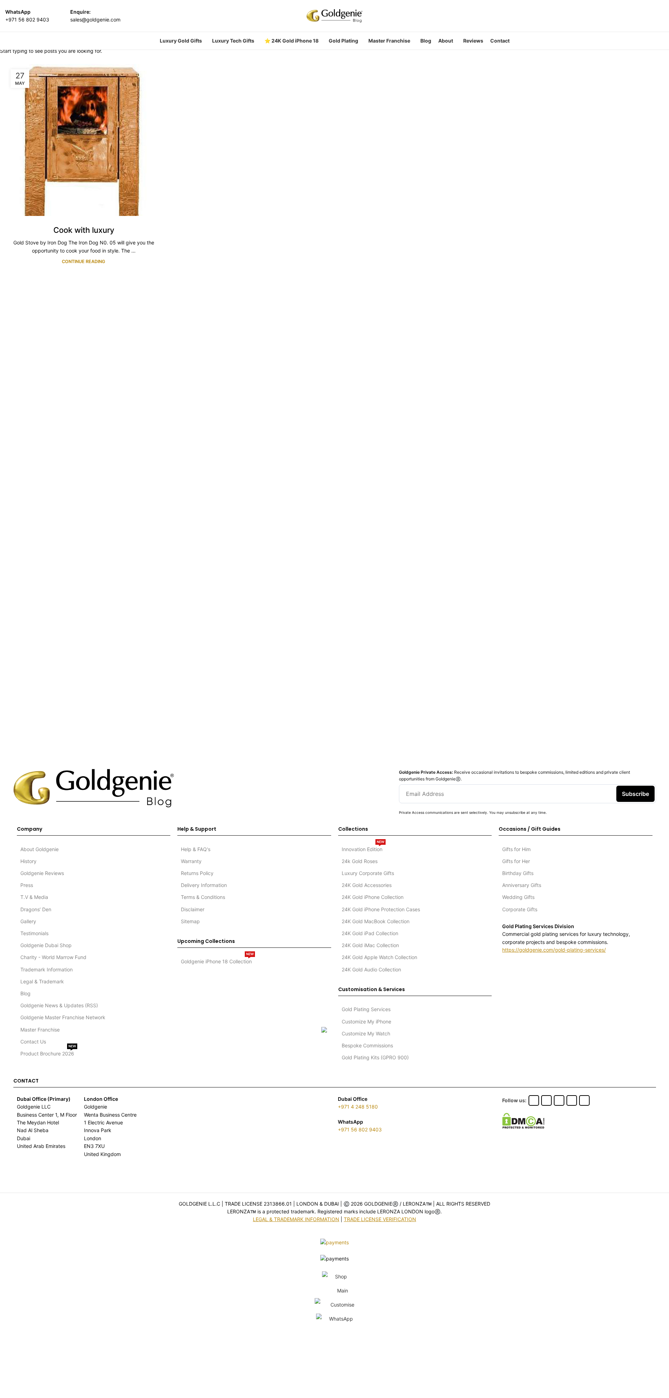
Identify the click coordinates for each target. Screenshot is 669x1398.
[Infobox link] (27, 16)
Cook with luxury (83, 230)
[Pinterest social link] (646, 16)
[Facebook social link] (610, 16)
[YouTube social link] (637, 16)
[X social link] (620, 16)
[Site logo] (335, 15)
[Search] (661, 16)
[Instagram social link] (628, 16)
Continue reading (83, 261)
